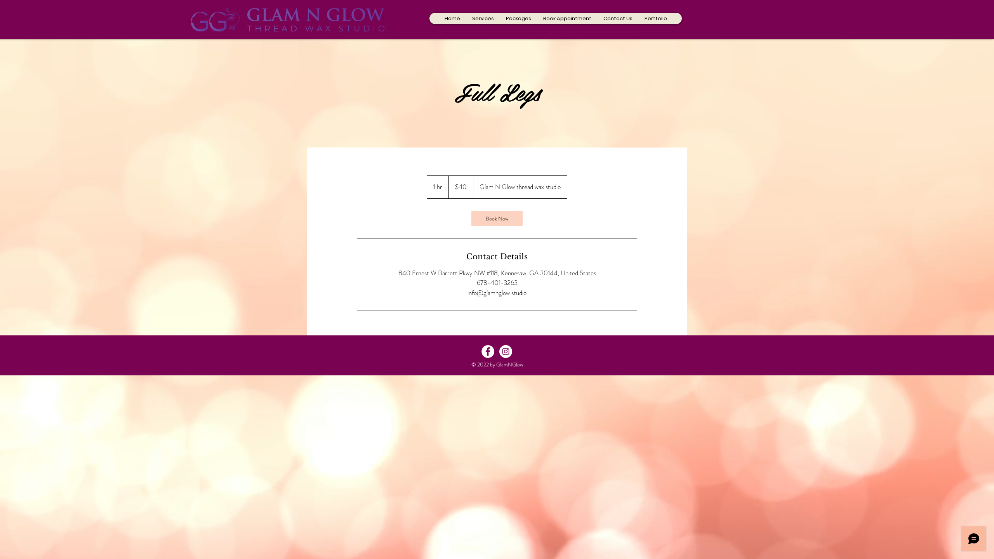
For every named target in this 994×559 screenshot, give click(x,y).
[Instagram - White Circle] (505, 351)
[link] (497, 218)
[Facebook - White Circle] (487, 351)
